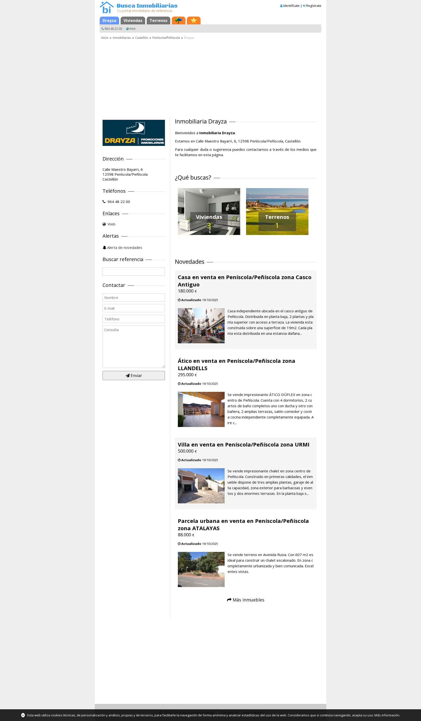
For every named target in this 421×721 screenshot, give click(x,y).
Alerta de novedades (124, 247)
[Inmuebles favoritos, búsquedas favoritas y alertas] (194, 20)
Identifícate (291, 5)
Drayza (109, 20)
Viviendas (133, 20)
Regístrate (313, 5)
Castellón (141, 38)
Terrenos (158, 20)
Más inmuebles (248, 600)
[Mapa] (178, 20)
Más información (386, 715)
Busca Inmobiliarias (147, 6)
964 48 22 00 (113, 29)
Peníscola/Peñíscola (166, 38)
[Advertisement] (210, 77)
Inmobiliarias (122, 38)
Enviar (136, 375)
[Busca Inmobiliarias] (107, 12)
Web (132, 29)
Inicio (104, 38)
